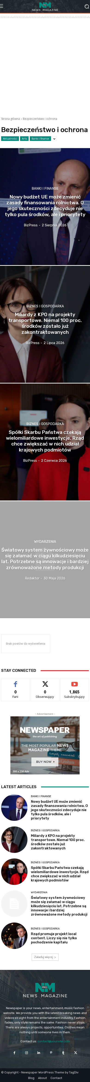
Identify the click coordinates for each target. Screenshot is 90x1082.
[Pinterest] (51, 1052)
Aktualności (10, 138)
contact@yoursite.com (54, 1041)
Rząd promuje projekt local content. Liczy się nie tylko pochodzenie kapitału (54, 938)
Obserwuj (45, 681)
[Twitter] (75, 1052)
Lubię (15, 681)
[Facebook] (14, 1052)
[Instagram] (26, 1052)
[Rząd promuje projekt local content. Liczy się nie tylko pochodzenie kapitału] (14, 936)
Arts (24, 138)
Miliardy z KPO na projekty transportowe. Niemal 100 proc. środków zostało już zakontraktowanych (58, 842)
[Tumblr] (63, 1052)
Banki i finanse (40, 138)
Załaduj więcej (43, 957)
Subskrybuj (74, 681)
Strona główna (10, 119)
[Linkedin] (38, 1052)
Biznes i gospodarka (45, 306)
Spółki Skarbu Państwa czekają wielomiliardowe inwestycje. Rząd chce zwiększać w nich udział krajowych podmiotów (60, 874)
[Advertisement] (45, 63)
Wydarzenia (45, 541)
